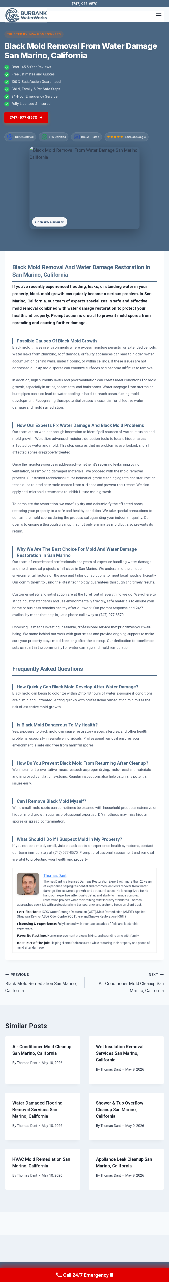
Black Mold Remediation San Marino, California (41, 983)
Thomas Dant (27, 1063)
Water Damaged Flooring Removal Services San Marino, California (37, 1109)
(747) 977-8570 (84, 4)
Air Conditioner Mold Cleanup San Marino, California (131, 983)
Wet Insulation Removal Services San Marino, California (119, 1053)
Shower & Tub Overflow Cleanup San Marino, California (119, 1109)
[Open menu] (158, 15)
